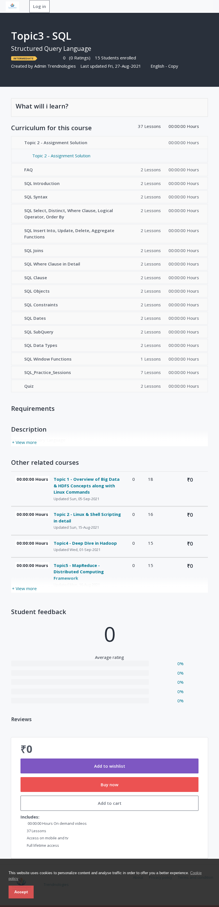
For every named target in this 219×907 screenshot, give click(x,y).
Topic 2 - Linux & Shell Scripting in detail (87, 517)
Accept (21, 892)
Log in (39, 6)
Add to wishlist (109, 766)
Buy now (109, 784)
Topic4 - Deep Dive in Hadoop (85, 543)
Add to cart (109, 803)
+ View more (24, 442)
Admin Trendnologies (55, 66)
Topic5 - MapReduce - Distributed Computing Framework (79, 571)
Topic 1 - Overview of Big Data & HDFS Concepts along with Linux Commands (86, 485)
